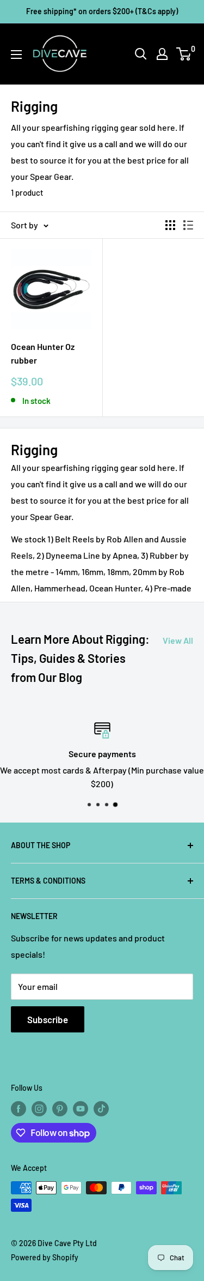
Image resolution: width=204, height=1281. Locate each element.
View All (178, 640)
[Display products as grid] (170, 225)
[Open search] (141, 54)
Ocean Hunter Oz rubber (43, 353)
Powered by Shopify (44, 1257)
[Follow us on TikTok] (101, 1108)
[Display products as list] (188, 225)
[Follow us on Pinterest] (59, 1108)
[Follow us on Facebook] (18, 1108)
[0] (184, 54)
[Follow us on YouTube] (80, 1108)
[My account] (162, 54)
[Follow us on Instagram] (39, 1108)
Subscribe (47, 1019)
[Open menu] (16, 54)
